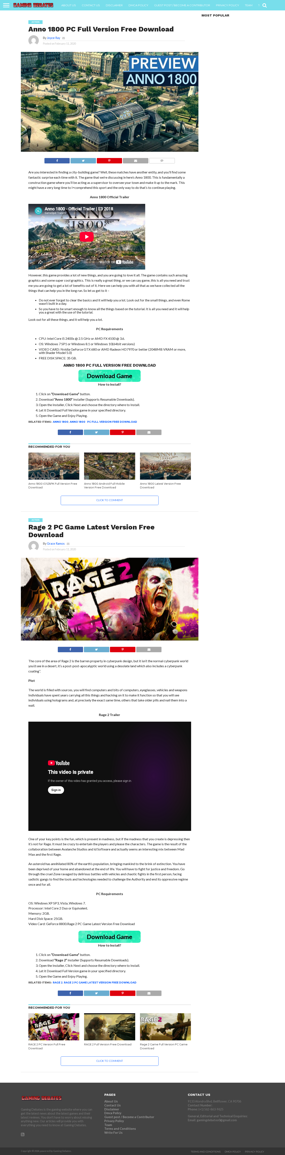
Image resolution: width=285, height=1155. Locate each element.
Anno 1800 (60, 421)
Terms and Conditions (120, 1128)
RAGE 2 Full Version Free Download (107, 1044)
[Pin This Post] (109, 160)
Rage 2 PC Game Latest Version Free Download (100, 982)
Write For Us (113, 1132)
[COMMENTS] (162, 160)
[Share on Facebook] (57, 160)
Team (248, 5)
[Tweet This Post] (83, 160)
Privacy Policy (227, 5)
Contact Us (91, 5)
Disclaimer (114, 5)
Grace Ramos (56, 543)
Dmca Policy (138, 5)
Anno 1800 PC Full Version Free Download (103, 421)
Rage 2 (58, 982)
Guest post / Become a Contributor (182, 5)
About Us (68, 5)
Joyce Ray (53, 38)
